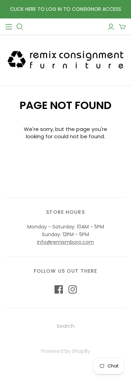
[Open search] (19, 26)
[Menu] (8, 26)
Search (65, 325)
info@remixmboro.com (65, 242)
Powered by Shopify (65, 351)
